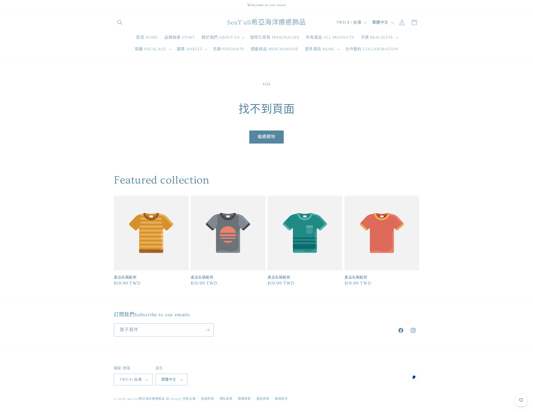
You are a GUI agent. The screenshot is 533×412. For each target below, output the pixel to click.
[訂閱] (207, 329)
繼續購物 (266, 136)
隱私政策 (226, 399)
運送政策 (263, 399)
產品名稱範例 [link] (125, 277)
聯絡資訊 (281, 399)
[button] (120, 22)
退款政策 (207, 399)
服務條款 (244, 399)
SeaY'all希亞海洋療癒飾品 (146, 399)
